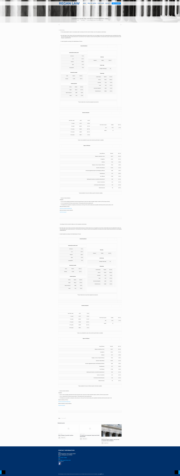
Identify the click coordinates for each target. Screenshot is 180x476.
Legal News (83, 20)
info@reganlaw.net (64, 460)
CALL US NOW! (116, 3)
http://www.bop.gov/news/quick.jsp (66, 208)
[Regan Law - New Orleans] (69, 3)
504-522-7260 (62, 457)
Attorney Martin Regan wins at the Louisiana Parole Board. (110, 440)
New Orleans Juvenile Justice (65, 435)
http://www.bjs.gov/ (63, 212)
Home (78, 20)
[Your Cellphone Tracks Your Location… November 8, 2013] (177, 472)
